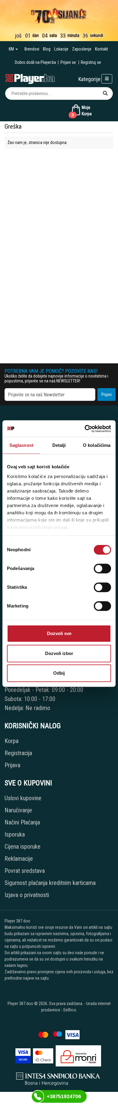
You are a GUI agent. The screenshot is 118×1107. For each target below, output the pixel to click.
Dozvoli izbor (59, 653)
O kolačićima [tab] (96, 445)
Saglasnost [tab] (21, 445)
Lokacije (61, 49)
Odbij (59, 673)
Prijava (12, 765)
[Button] (105, 93)
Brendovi (32, 49)
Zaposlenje (81, 49)
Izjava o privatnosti (27, 895)
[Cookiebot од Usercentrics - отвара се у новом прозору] (85, 429)
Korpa (11, 741)
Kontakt (101, 49)
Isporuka (15, 834)
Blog (47, 49)
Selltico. (70, 1009)
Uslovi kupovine (23, 798)
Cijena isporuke (23, 846)
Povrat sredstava (25, 870)
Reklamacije (19, 858)
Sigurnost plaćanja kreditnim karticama (50, 882)
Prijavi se (68, 62)
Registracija (18, 753)
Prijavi (106, 394)
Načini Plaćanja (22, 822)
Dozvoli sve (59, 633)
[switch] (102, 568)
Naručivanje (18, 810)
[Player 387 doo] (30, 78)
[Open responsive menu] (106, 79)
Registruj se (91, 62)
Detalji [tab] (59, 445)
